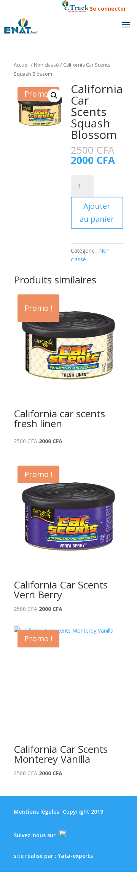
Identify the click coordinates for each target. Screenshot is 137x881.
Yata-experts (75, 855)
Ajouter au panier (97, 212)
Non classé (46, 64)
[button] (54, 95)
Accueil (22, 64)
